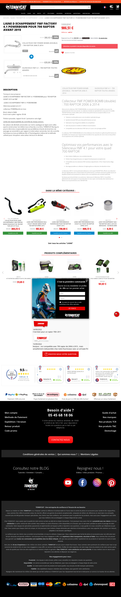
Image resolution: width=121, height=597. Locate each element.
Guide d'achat (109, 412)
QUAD (13, 18)
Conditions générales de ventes (39, 454)
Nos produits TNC (107, 426)
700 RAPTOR (20, 18)
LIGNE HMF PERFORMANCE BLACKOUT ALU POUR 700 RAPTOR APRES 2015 (84, 224)
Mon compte (11, 412)
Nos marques (109, 417)
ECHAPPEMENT (32, 18)
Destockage (110, 430)
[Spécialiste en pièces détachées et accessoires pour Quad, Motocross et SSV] (16, 7)
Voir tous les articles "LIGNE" (60, 243)
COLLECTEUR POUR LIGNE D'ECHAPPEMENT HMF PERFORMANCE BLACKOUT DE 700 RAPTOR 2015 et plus (13, 223)
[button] (116, 314)
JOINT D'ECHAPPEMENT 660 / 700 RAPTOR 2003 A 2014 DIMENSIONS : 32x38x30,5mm (108, 224)
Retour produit (12, 426)
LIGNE (41, 18)
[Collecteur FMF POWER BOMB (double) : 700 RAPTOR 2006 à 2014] (12, 44)
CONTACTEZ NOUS (60, 439)
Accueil (6, 18)
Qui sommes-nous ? (67, 454)
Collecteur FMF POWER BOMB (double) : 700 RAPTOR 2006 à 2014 (39, 44)
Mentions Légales (89, 454)
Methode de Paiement (16, 417)
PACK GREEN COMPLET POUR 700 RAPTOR (102, 278)
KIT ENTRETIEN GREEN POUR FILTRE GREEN (18, 278)
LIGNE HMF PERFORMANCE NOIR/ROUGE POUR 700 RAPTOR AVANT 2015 (60, 224)
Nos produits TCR (107, 421)
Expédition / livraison (15, 421)
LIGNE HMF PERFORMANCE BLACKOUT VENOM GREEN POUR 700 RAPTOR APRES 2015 (37, 224)
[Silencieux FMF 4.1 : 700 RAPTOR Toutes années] (12, 69)
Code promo (11, 430)
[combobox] (60, 7)
